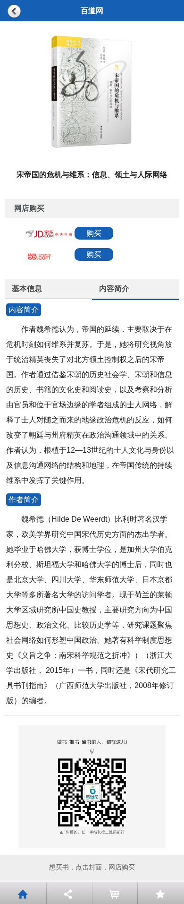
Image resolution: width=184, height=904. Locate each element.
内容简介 (114, 288)
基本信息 (27, 288)
